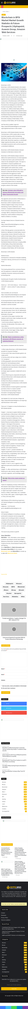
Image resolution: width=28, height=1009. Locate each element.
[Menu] (2, 3)
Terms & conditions (5, 920)
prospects (18, 593)
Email (3, 674)
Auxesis (6, 587)
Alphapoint (10, 583)
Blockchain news (5, 551)
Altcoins (4, 782)
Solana (3, 801)
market (9, 593)
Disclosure (3, 915)
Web (23, 596)
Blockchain (21, 587)
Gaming (4, 799)
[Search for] (26, 3)
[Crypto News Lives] (10, 2)
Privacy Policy (4, 917)
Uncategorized (5, 811)
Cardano (4, 808)
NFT (3, 796)
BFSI (13, 587)
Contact (3, 913)
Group (14, 590)
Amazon (19, 583)
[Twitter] (13, 899)
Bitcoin (3, 784)
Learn (3, 804)
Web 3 (7, 11)
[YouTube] (15, 899)
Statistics (15, 596)
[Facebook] (11, 899)
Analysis (4, 789)
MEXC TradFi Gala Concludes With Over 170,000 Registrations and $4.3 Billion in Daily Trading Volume (7, 872)
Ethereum (4, 794)
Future (6, 590)
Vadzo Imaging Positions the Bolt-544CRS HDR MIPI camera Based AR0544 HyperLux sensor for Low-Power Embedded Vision (20, 852)
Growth (21, 590)
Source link (4, 574)
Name (3, 669)
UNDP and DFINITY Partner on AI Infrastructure (13, 935)
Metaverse (4, 806)
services (6, 596)
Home (3, 11)
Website (3, 680)
